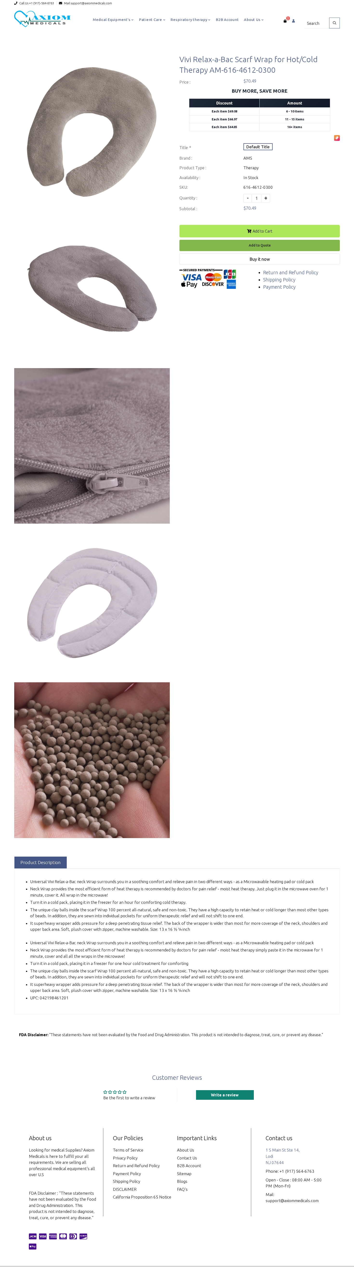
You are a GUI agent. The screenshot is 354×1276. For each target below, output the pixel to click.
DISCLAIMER (125, 1189)
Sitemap (184, 1173)
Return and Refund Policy (290, 272)
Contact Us (187, 1158)
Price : (184, 82)
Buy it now (259, 259)
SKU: (183, 187)
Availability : (189, 177)
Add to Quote (260, 245)
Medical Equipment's (112, 20)
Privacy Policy (125, 1158)
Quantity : (188, 197)
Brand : (185, 158)
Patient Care (151, 20)
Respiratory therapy (189, 20)
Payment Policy (279, 287)
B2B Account (227, 20)
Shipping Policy (279, 279)
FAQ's (182, 1189)
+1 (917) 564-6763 (297, 1171)
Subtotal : (188, 208)
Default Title (258, 146)
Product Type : (192, 167)
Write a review (225, 1095)
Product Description (40, 862)
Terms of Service (128, 1150)
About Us (252, 20)
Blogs (182, 1181)
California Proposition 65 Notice (142, 1197)
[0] (285, 21)
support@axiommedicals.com (91, 3)
